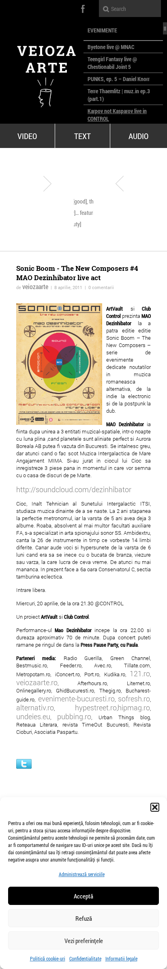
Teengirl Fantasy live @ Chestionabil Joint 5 (112, 63)
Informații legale (121, 958)
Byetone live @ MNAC (111, 47)
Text (82, 136)
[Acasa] (42, 73)
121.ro (140, 673)
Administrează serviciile (82, 874)
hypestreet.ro (96, 707)
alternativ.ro (35, 707)
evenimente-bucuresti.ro (76, 698)
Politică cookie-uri (47, 958)
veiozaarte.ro (37, 682)
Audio (138, 136)
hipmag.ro (134, 707)
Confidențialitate (85, 958)
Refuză (83, 918)
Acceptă (83, 896)
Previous (47, 184)
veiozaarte (35, 286)
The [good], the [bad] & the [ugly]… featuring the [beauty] (92, 212)
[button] (155, 807)
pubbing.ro (74, 716)
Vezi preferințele (83, 941)
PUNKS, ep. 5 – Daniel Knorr (119, 79)
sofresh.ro (134, 698)
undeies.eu (33, 716)
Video (27, 136)
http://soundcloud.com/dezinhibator (73, 489)
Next (120, 184)
